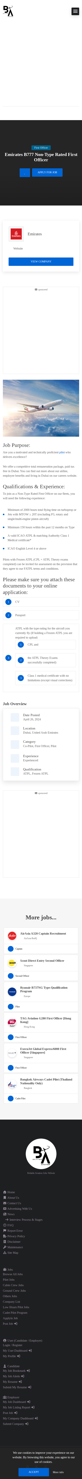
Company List (11, 1301)
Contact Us (14, 1203)
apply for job (47, 172)
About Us (13, 1197)
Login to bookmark (25, 172)
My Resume (10, 1381)
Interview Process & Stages (26, 1219)
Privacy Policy (16, 1236)
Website (18, 248)
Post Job (8, 1323)
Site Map (12, 1252)
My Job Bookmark (14, 1370)
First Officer (42, 746)
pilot (62, 452)
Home (11, 1192)
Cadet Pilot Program (15, 1312)
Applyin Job (10, 1318)
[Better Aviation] (8, 11)
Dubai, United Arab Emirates (40, 732)
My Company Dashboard (18, 1418)
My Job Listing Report (17, 1407)
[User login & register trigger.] (4, 112)
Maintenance (15, 1247)
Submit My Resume (15, 1387)
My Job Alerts (12, 1376)
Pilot (53, 746)
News (10, 1214)
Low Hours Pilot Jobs (16, 1307)
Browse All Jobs (13, 1274)
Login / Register (12, 1345)
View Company (41, 261)
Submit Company (14, 1423)
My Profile (10, 1356)
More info (58, 1472)
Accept (34, 1472)
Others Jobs (10, 1296)
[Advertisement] (41, 60)
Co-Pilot (28, 746)
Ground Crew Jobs (14, 1290)
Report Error (15, 1230)
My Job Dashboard (15, 1401)
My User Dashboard (15, 1350)
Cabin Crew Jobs (13, 1285)
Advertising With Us (19, 1208)
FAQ (10, 1225)
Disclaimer (13, 1241)
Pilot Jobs (8, 1279)
